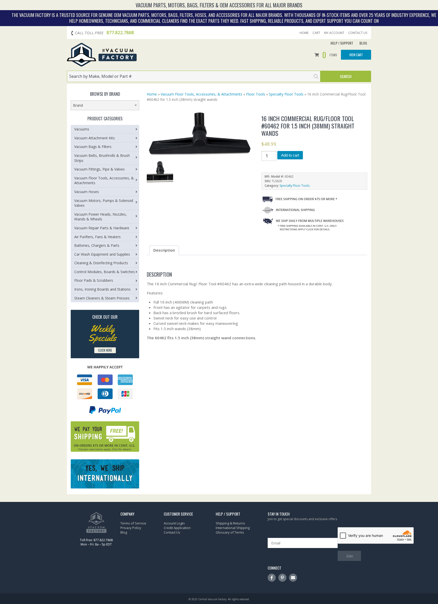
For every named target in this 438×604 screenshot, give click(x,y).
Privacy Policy (130, 527)
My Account (334, 33)
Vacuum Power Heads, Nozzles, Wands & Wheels (100, 217)
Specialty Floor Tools (286, 94)
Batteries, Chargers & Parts (96, 245)
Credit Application (177, 527)
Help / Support (342, 43)
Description (164, 250)
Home (304, 33)
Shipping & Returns (230, 523)
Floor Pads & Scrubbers (93, 280)
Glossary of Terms (230, 532)
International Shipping (233, 527)
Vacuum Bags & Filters (93, 146)
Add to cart (290, 155)
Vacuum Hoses (86, 191)
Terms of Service (133, 523)
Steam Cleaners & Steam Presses (102, 298)
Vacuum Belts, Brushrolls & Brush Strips (102, 158)
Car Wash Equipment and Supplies (102, 254)
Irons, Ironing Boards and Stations (102, 289)
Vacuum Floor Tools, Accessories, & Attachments (201, 94)
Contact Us (357, 33)
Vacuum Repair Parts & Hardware (101, 227)
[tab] (164, 250)
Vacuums (81, 129)
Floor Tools (255, 94)
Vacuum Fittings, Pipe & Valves (99, 169)
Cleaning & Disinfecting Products (101, 262)
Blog (363, 43)
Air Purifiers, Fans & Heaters (97, 236)
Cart (316, 33)
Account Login (174, 523)
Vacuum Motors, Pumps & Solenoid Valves (103, 203)
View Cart (356, 54)
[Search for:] (193, 76)
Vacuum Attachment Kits (94, 138)
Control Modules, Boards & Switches (104, 271)
